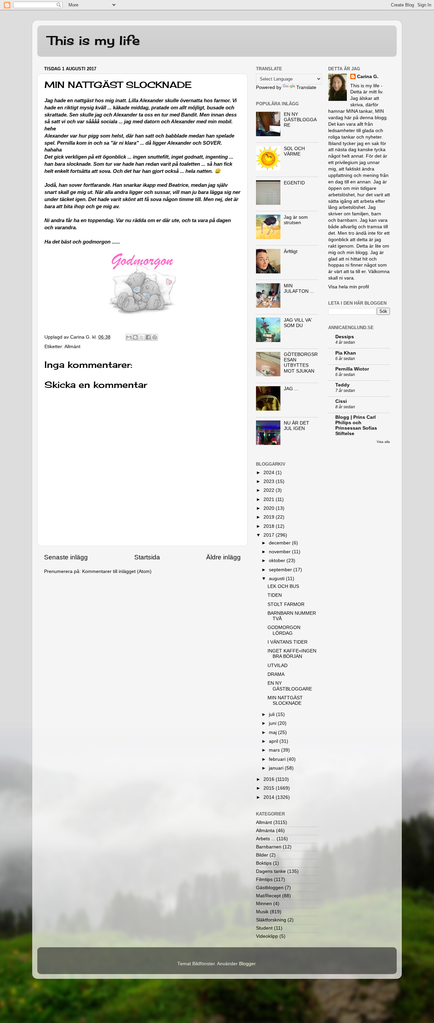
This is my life (93, 40)
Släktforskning (271, 919)
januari (277, 768)
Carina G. (367, 76)
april (274, 741)
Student (264, 928)
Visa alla (383, 442)
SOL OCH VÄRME (294, 151)
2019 (269, 517)
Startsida (147, 557)
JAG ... (291, 388)
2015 (269, 788)
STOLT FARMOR (286, 604)
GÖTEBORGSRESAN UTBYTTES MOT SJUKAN (301, 363)
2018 (269, 526)
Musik (262, 911)
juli (272, 714)
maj (273, 732)
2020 (269, 508)
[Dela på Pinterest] (154, 337)
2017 (269, 535)
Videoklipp (267, 936)
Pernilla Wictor (352, 369)
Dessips (344, 336)
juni (273, 723)
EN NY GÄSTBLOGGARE (300, 120)
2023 (269, 481)
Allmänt (72, 346)
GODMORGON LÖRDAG (284, 630)
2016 (269, 779)
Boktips (264, 863)
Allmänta (265, 830)
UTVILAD (278, 665)
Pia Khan (345, 353)
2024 (269, 472)
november (280, 551)
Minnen (264, 903)
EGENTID (294, 182)
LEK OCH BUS (283, 586)
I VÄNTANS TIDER (288, 642)
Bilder (262, 855)
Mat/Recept (268, 895)
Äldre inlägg (223, 557)
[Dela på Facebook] (148, 337)
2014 (269, 797)
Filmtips (264, 879)
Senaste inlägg (66, 557)
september (281, 569)
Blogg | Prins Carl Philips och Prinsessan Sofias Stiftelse (356, 425)
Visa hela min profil (348, 286)
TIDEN (275, 595)
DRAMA (276, 674)
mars (275, 750)
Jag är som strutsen (296, 220)
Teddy (342, 385)
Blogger (247, 963)
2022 (269, 490)
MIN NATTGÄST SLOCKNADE (285, 700)
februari (278, 759)
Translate (306, 87)
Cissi (341, 401)
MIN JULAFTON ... (299, 288)
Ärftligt (290, 251)
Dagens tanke (271, 871)
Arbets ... (265, 838)
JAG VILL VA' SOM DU (298, 323)
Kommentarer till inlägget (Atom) (117, 571)
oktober (278, 560)
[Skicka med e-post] (128, 337)
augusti (277, 578)
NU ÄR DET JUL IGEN (296, 425)
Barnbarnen (268, 846)
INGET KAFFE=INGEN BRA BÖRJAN (292, 653)
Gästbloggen (269, 887)
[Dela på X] (141, 337)
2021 (269, 499)
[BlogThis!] (135, 337)
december (280, 542)
